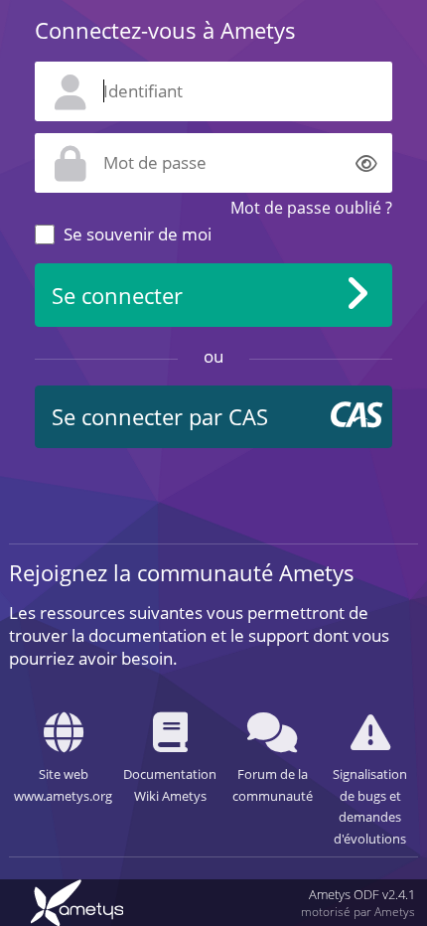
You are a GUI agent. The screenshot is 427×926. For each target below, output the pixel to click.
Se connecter (117, 295)
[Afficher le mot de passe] (366, 162)
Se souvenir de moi (138, 234)
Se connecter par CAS (160, 416)
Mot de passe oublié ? (311, 208)
